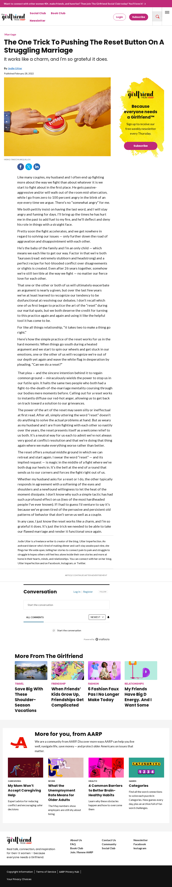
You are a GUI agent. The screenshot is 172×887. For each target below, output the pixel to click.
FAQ (73, 844)
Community (109, 844)
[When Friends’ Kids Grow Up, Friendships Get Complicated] (67, 670)
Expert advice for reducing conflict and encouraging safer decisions (25, 805)
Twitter (28, 166)
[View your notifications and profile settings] (108, 617)
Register (88, 591)
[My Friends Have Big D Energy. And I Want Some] (141, 670)
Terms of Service (46, 872)
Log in (76, 591)
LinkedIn (36, 166)
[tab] (35, 617)
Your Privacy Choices (19, 879)
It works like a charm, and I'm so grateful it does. (56, 59)
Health (93, 781)
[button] (157, 16)
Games (132, 781)
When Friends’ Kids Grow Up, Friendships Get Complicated (67, 697)
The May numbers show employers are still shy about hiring (64, 809)
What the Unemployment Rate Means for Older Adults (61, 792)
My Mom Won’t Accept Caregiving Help (24, 790)
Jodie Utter (15, 68)
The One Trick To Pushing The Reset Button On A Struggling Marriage (84, 46)
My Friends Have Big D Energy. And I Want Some (138, 697)
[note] (57, 159)
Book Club (58, 13)
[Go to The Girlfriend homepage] (7, 17)
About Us (76, 840)
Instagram (140, 848)
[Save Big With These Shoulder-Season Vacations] (31, 670)
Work (51, 781)
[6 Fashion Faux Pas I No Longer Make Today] (104, 670)
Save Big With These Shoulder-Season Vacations (29, 699)
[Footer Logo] (32, 840)
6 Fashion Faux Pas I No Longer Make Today (103, 694)
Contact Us (109, 840)
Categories (138, 785)
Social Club (38, 13)
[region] (66, 618)
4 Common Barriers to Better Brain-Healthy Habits (105, 790)
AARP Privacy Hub (69, 872)
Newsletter (37, 21)
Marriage (10, 34)
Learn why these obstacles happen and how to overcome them (105, 805)
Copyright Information (20, 872)
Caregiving (14, 781)
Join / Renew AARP (81, 852)
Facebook (20, 166)
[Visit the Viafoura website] (102, 639)
